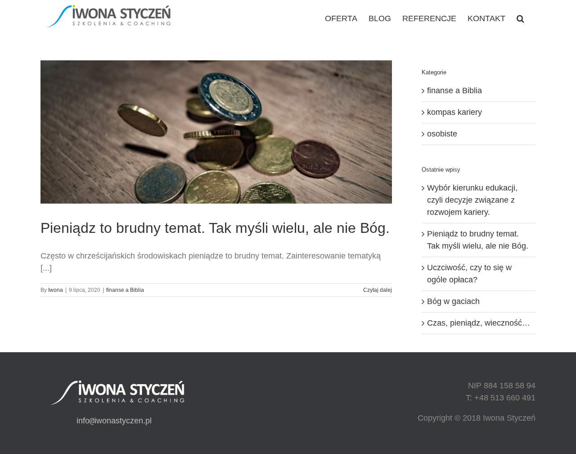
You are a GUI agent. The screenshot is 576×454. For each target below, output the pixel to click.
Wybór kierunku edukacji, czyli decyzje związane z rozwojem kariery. (472, 200)
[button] (520, 18)
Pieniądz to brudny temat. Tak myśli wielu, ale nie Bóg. (215, 228)
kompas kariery (454, 112)
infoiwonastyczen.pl (114, 420)
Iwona (55, 290)
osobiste (442, 133)
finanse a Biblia (125, 290)
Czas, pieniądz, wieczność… (478, 322)
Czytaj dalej (377, 290)
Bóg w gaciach (453, 301)
